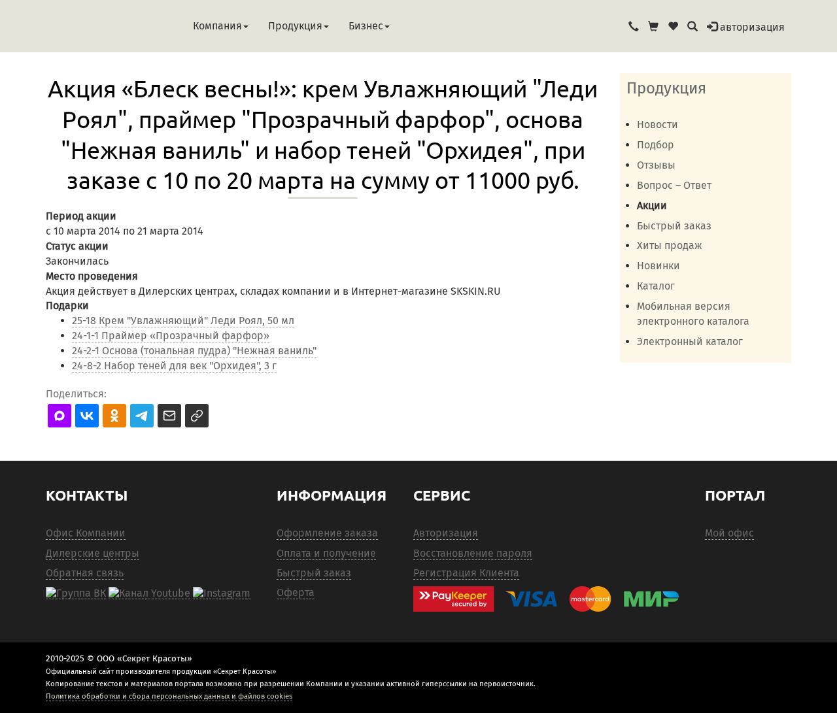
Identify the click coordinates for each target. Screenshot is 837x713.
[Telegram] (221, 592)
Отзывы (656, 165)
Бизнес (366, 26)
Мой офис (729, 533)
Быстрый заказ (674, 226)
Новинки (658, 265)
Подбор (655, 145)
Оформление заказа (327, 533)
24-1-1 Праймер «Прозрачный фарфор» (170, 335)
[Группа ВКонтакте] (76, 592)
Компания (217, 26)
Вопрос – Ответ (674, 185)
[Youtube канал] (149, 592)
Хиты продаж (669, 245)
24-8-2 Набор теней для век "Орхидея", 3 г (174, 365)
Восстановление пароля (472, 553)
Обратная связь (85, 573)
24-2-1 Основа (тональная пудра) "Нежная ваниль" (194, 350)
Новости (657, 124)
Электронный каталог (690, 341)
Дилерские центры (92, 553)
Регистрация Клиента (466, 573)
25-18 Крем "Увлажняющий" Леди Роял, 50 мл (183, 320)
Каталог (656, 286)
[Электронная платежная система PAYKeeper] (552, 599)
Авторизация (445, 533)
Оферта (296, 592)
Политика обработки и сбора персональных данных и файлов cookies (169, 696)
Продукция (295, 26)
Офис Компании (86, 533)
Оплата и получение (326, 553)
